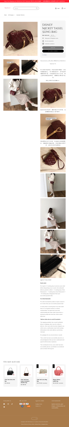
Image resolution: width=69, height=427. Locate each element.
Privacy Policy (31, 424)
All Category (11, 14)
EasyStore (46, 421)
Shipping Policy (45, 424)
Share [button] (45, 54)
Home (5, 14)
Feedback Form (39, 404)
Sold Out (53, 47)
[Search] (37, 8)
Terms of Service (24, 424)
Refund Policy (38, 424)
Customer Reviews (20, 14)
